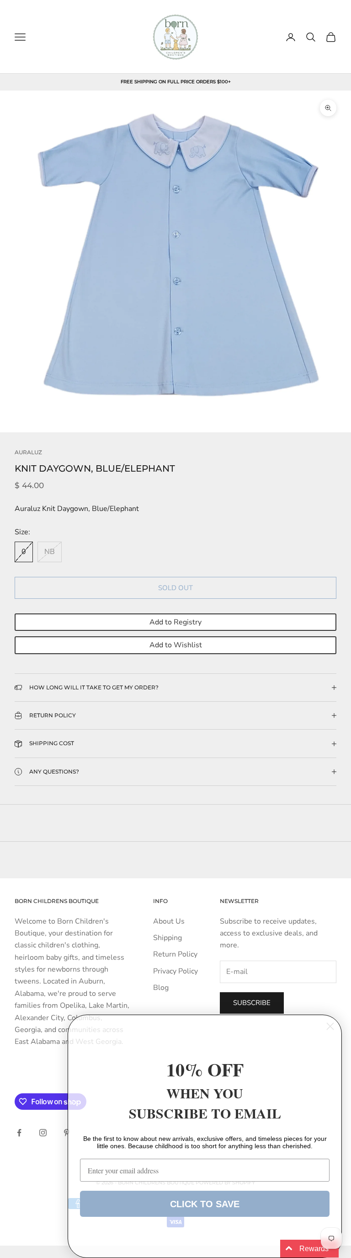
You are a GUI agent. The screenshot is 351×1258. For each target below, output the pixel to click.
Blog (161, 988)
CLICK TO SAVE (204, 1204)
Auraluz (28, 452)
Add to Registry (175, 622)
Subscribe (252, 1002)
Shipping (167, 938)
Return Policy (175, 954)
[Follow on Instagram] (43, 1132)
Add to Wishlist (175, 645)
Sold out (175, 587)
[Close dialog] (330, 1026)
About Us (169, 921)
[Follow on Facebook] (19, 1132)
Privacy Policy (175, 971)
